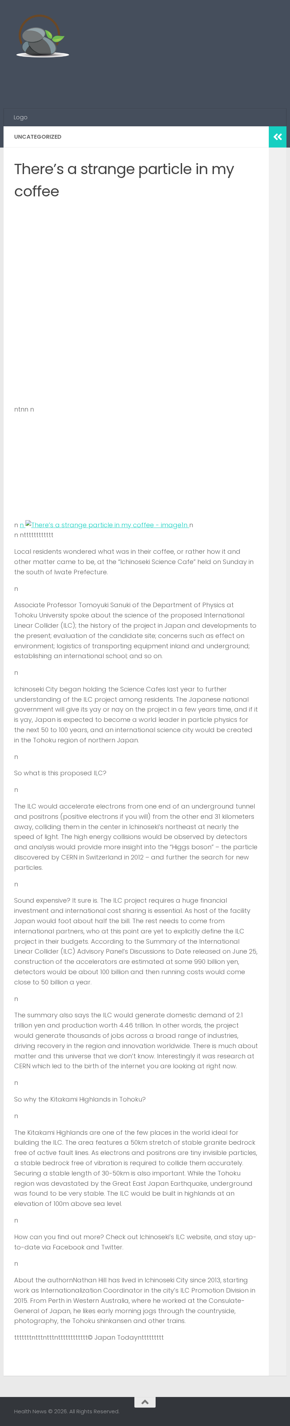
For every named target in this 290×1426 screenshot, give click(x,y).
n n (104, 525)
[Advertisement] (147, 80)
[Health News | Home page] (42, 37)
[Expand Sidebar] (277, 137)
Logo (21, 117)
